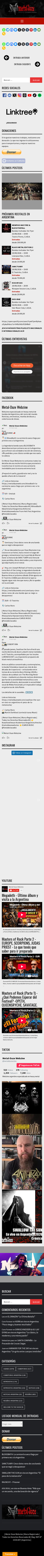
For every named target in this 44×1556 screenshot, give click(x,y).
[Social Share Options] (41, 523)
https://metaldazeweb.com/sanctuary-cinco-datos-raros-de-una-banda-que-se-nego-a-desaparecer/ (21, 593)
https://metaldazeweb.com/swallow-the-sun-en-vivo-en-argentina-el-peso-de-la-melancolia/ (21, 702)
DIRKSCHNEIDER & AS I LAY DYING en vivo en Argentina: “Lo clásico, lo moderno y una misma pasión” (20, 1332)
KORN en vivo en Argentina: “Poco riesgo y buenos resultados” (20, 1323)
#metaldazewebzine (10, 511)
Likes (25, 1073)
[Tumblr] (27, 30)
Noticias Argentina (12, 1394)
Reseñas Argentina (12, 1401)
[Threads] (19, 30)
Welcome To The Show (13, 1407)
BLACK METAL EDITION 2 (22, 247)
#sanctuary (35, 613)
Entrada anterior (21, 57)
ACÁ (22, 331)
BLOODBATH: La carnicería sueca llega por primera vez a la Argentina (20, 1456)
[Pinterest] (31, 30)
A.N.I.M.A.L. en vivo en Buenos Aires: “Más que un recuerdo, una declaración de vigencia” (21, 1490)
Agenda (8, 1369)
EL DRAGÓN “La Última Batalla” (21, 1316)
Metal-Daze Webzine (15, 407)
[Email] (39, 30)
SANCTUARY (17, 266)
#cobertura (20, 722)
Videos (8, 1070)
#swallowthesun (9, 722)
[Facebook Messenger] (15, 30)
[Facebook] (11, 30)
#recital (38, 722)
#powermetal (18, 616)
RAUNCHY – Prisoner (11, 1482)
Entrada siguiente (22, 64)
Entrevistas (10, 1381)
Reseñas (30, 1394)
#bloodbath (36, 506)
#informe (27, 509)
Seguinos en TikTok (30, 1065)
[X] (23, 30)
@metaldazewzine (9, 1061)
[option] (22, 191)
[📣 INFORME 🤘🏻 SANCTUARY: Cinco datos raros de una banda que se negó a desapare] (22, 816)
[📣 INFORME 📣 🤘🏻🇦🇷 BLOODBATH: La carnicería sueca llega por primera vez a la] (22, 777)
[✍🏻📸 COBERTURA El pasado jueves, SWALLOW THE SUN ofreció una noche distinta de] (22, 856)
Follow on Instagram (23, 753)
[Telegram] (7, 30)
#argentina (17, 509)
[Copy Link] (4, 33)
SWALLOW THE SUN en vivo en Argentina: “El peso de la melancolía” (21, 1474)
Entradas (16, 239)
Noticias (34, 1388)
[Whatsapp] (4, 30)
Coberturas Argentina (14, 1375)
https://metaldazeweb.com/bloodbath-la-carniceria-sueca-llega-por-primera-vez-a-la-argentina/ (21, 486)
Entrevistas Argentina (14, 1388)
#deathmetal (7, 509)
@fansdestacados (9, 514)
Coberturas (24, 1369)
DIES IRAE (16, 299)
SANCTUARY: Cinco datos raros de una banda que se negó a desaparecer (21, 1465)
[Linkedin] (35, 30)
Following (22, 1070)
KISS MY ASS (17, 283)
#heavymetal (7, 616)
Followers (10, 1073)
